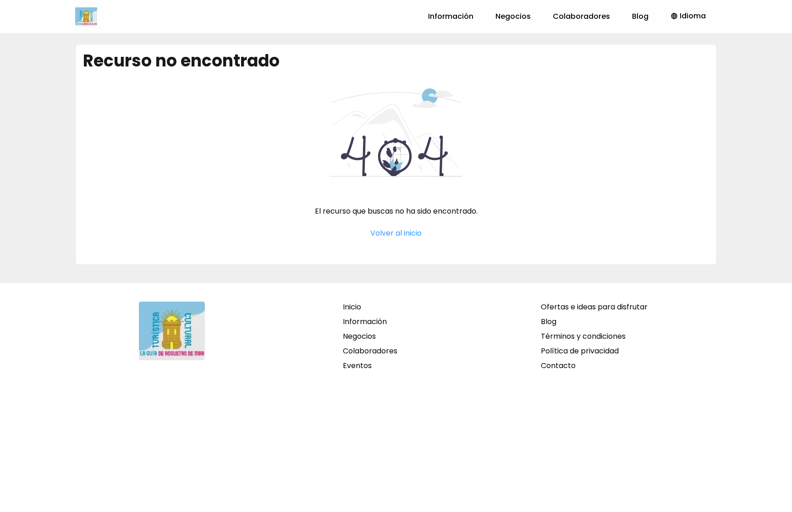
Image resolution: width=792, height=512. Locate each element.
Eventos (357, 365)
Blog (640, 16)
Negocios (513, 16)
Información (450, 16)
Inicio (352, 307)
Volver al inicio (396, 233)
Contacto (558, 365)
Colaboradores (581, 16)
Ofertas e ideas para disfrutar (594, 307)
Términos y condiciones (583, 336)
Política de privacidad (580, 351)
